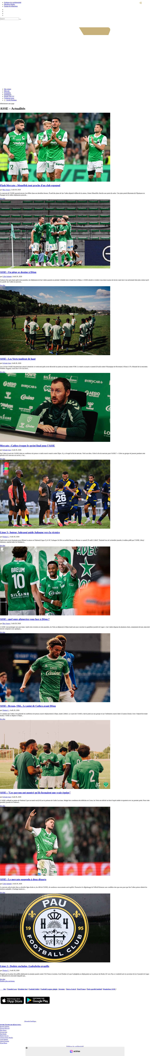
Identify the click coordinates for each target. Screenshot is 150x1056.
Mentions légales (9, 4)
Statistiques (7, 94)
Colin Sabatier (7, 276)
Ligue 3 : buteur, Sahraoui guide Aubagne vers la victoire (30, 532)
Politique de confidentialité (12, 2)
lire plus (2, 198)
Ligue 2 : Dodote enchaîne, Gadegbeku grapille (24, 966)
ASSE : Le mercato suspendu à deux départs (23, 879)
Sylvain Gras (6, 363)
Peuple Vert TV (9, 96)
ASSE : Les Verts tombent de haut (18, 359)
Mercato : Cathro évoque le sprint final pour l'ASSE (27, 445)
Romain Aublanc (4, 1026)
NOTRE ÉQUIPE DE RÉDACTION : (10, 1024)
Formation (7, 93)
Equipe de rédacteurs (11, 6)
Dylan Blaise (3, 1043)
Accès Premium (10, 100)
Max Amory (6, 190)
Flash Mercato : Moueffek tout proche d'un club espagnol (30, 185)
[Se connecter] (140, 3)
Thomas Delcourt (4, 1028)
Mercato (6, 91)
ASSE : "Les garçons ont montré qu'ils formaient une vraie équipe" (35, 792)
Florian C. (5, 537)
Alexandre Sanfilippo (30, 1021)
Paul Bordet (3, 1034)
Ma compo (7, 89)
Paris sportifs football (94, 989)
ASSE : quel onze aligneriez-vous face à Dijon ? (24, 619)
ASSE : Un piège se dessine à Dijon (18, 272)
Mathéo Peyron (4, 1036)
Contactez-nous (9, 98)
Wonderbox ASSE (109, 989)
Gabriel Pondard (4, 1041)
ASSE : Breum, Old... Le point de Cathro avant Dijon (28, 706)
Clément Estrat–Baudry (6, 1037)
